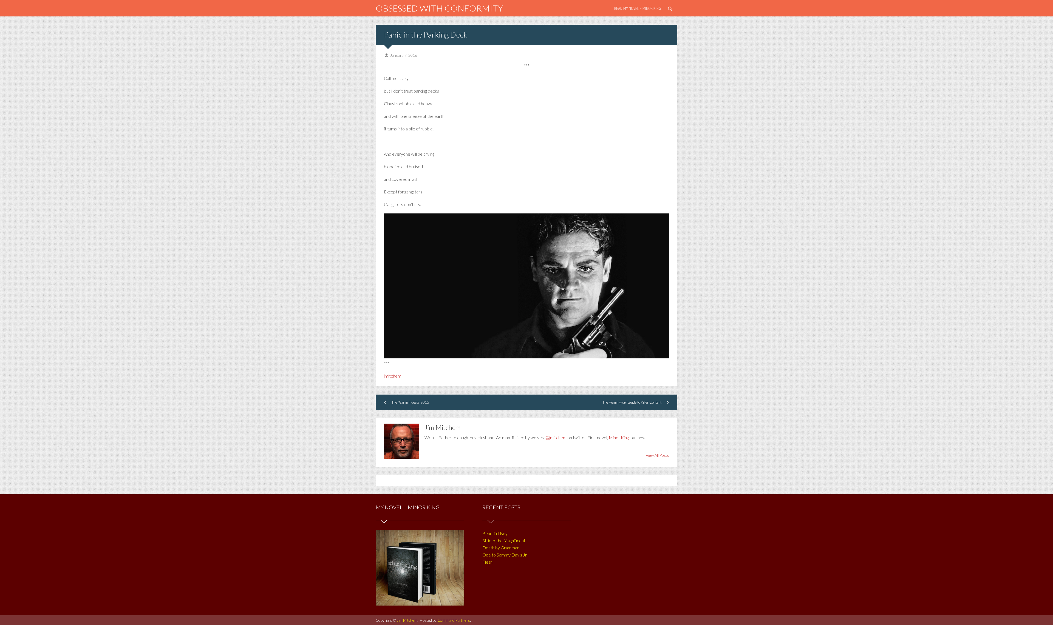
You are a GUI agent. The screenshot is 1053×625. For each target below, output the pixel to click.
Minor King (619, 437)
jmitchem (392, 375)
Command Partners (453, 620)
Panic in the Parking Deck (425, 34)
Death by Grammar (500, 547)
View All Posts (657, 455)
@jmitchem (556, 437)
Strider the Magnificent (503, 540)
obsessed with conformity (439, 8)
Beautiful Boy (495, 533)
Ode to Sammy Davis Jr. (504, 554)
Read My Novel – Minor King (637, 8)
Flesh (487, 561)
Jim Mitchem (407, 620)
